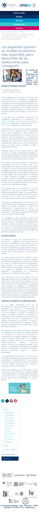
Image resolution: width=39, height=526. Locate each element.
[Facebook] (3, 401)
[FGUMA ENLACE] (31, 475)
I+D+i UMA (10, 418)
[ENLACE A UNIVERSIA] (19, 475)
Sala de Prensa (12, 32)
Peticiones (6, 458)
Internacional (10, 423)
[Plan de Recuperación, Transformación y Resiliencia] (13, 501)
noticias (21, 32)
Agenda (5, 445)
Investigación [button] (19, 24)
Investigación (10, 415)
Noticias (5, 409)
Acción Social (10, 434)
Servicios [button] (19, 28)
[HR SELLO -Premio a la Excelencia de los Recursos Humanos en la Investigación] (31, 494)
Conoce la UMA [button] (19, 13)
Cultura (8, 431)
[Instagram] (11, 401)
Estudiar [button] (19, 17)
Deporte (9, 442)
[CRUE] (7, 484)
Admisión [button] (19, 21)
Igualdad (9, 436)
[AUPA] (19, 484)
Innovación (9, 420)
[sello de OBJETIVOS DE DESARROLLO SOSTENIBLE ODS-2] (7, 475)
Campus (9, 428)
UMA (3, 32)
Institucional (10, 412)
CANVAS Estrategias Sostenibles (12, 121)
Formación (9, 439)
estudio (13, 117)
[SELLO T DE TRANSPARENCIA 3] (7, 494)
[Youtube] (15, 401)
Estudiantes (10, 426)
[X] (7, 401)
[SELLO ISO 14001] (19, 494)
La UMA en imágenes (10, 449)
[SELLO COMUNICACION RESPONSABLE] (31, 484)
